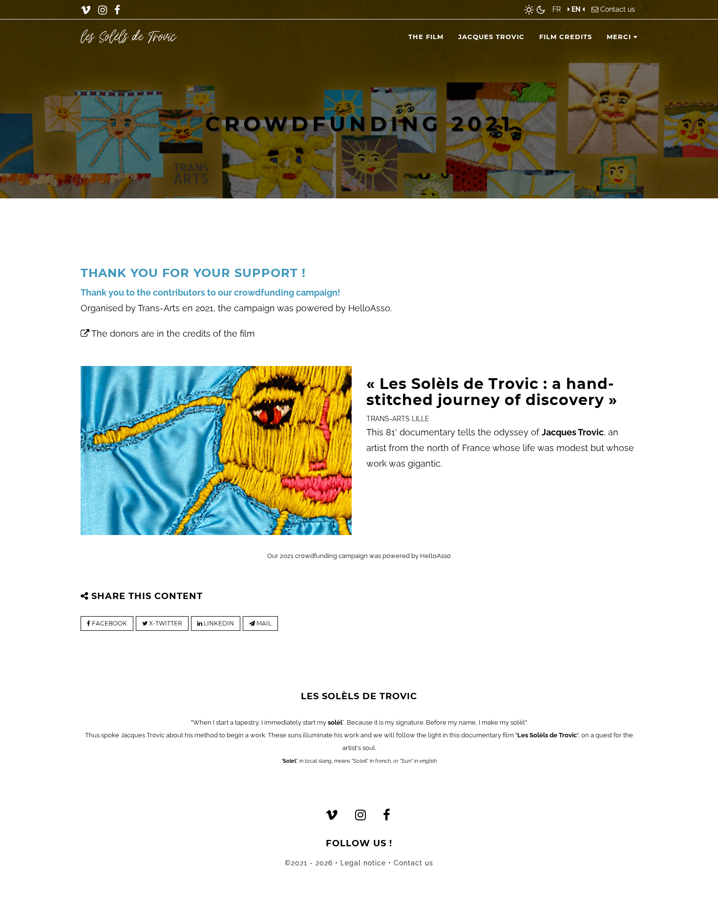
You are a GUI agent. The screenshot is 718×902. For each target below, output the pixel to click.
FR (556, 9)
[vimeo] (86, 10)
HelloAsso (435, 555)
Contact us (617, 9)
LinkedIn (218, 623)
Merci (620, 37)
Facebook (108, 623)
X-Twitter (165, 623)
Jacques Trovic (491, 37)
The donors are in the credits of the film (172, 333)
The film (425, 37)
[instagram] (102, 10)
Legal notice (363, 863)
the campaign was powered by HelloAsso (304, 308)
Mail (263, 623)
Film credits (565, 37)
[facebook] (117, 10)
